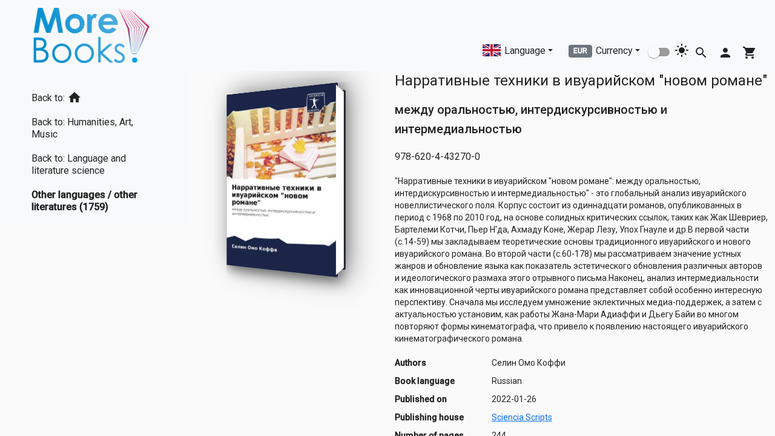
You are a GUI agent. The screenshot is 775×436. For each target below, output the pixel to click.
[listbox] (97, 147)
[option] (97, 95)
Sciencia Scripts (522, 417)
